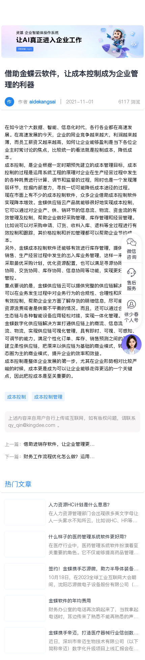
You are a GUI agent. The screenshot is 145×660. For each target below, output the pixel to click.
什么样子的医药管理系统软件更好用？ (89, 536)
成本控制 (16, 397)
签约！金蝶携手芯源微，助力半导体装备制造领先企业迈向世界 (93, 568)
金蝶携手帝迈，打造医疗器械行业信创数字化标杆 (93, 632)
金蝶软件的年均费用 (70, 600)
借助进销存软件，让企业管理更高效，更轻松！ (59, 444)
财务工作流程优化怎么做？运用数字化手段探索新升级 (59, 456)
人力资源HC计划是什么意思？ (80, 504)
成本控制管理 (48, 397)
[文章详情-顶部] (72, 41)
